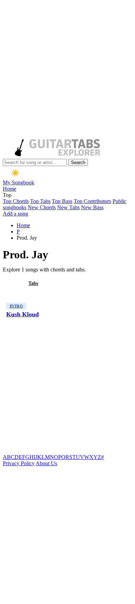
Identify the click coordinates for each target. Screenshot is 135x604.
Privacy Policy (19, 463)
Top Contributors (92, 201)
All (11, 283)
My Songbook (18, 182)
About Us (46, 463)
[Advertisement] (67, 70)
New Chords (42, 207)
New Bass (92, 207)
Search (78, 162)
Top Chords (16, 201)
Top (7, 195)
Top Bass (62, 201)
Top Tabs (40, 201)
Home (9, 189)
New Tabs (68, 207)
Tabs (33, 283)
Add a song (15, 214)
